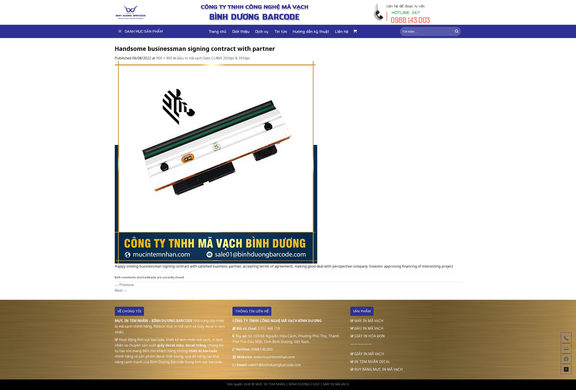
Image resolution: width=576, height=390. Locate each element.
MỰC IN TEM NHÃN (270, 384)
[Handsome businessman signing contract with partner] (216, 161)
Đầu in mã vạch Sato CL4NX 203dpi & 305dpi (213, 58)
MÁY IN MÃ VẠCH (368, 320)
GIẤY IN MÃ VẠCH (368, 353)
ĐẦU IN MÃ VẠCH (368, 328)
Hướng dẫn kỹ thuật (311, 31)
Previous (124, 284)
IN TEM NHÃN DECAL (371, 361)
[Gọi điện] (566, 338)
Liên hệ (341, 31)
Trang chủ (217, 31)
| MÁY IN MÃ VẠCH (334, 384)
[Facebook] (566, 358)
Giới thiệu (241, 31)
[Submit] (456, 31)
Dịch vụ (261, 31)
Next (121, 290)
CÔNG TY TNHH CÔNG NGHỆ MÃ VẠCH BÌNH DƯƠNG (277, 320)
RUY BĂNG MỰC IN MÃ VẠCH (378, 369)
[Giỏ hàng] (355, 31)
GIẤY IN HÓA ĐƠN (369, 336)
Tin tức (280, 31)
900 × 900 (164, 58)
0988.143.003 (262, 349)
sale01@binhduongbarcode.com (274, 364)
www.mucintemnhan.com (274, 356)
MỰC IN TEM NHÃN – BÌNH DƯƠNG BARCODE (153, 320)
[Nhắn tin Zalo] (566, 348)
